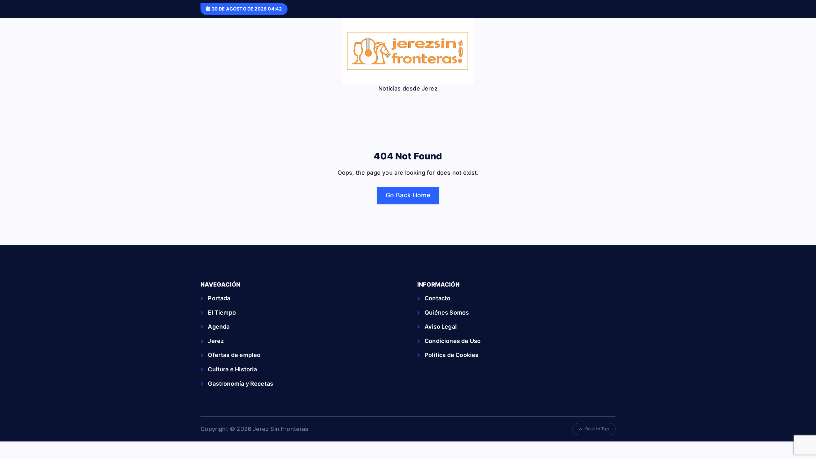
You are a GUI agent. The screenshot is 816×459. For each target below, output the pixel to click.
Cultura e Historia (232, 369)
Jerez (216, 341)
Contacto (437, 298)
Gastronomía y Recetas (240, 383)
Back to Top (597, 428)
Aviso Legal (441, 326)
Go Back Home (408, 195)
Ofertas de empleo (234, 355)
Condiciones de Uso (453, 341)
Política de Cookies (451, 355)
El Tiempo (222, 312)
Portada (219, 298)
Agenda (218, 326)
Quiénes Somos (447, 312)
